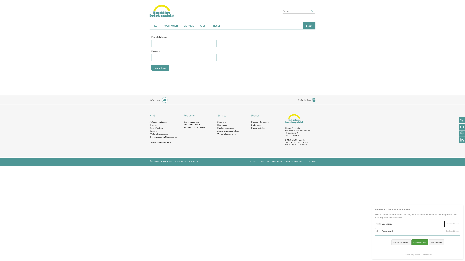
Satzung (153, 131)
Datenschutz (277, 161)
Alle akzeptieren (419, 242)
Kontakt (253, 161)
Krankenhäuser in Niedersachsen (164, 137)
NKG (155, 25)
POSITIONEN (170, 25)
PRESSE (216, 25)
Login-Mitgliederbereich (160, 142)
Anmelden (160, 68)
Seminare (221, 122)
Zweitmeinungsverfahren (228, 131)
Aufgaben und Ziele (158, 122)
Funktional (387, 231)
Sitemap (311, 161)
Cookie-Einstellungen (295, 161)
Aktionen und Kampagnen (194, 127)
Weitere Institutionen (159, 134)
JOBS (203, 25)
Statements (256, 125)
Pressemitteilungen (260, 122)
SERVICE (189, 25)
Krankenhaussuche (225, 128)
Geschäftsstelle (156, 128)
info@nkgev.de (298, 140)
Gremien (153, 125)
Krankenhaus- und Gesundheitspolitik (191, 123)
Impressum (264, 161)
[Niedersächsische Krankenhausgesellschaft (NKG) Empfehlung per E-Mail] (164, 100)
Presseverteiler (258, 128)
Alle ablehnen (436, 242)
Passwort (156, 51)
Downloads (222, 125)
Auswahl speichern (401, 242)
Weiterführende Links (226, 134)
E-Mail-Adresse (159, 37)
